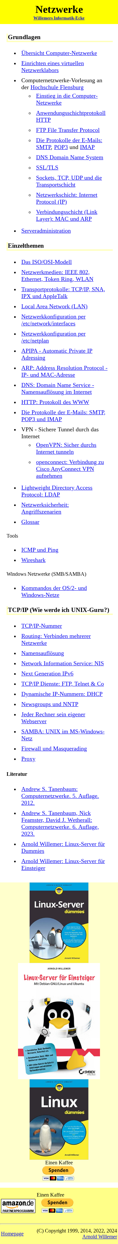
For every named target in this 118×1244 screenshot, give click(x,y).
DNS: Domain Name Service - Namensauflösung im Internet (57, 388)
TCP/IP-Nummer (41, 625)
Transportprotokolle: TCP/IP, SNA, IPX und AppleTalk (63, 292)
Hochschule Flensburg (57, 87)
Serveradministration (46, 230)
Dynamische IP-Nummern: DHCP (62, 694)
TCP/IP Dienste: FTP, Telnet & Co (62, 683)
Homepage (12, 1233)
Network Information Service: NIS (62, 663)
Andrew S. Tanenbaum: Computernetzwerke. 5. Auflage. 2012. (60, 796)
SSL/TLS (47, 167)
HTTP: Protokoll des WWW (55, 402)
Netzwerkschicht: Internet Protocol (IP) (66, 198)
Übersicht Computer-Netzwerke (59, 53)
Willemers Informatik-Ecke (59, 17)
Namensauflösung (42, 653)
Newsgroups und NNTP (49, 704)
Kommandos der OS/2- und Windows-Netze (54, 591)
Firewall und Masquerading (54, 748)
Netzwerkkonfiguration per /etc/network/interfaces (53, 320)
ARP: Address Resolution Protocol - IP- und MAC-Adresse (64, 371)
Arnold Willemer (99, 1236)
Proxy (28, 758)
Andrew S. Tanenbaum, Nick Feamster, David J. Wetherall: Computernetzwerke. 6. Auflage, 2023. (60, 823)
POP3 (61, 147)
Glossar (30, 522)
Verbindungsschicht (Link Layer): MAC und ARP (66, 215)
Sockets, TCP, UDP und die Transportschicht (69, 181)
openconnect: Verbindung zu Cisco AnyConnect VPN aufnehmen (70, 469)
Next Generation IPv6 (47, 673)
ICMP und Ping (39, 549)
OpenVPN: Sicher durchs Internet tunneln (66, 448)
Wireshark (33, 560)
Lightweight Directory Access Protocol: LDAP (56, 491)
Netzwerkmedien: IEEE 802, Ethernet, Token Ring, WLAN (57, 275)
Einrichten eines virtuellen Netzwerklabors (52, 66)
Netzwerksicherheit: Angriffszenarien (45, 508)
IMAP (87, 147)
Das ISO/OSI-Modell (46, 262)
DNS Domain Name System (69, 157)
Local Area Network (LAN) (54, 306)
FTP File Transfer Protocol (68, 130)
